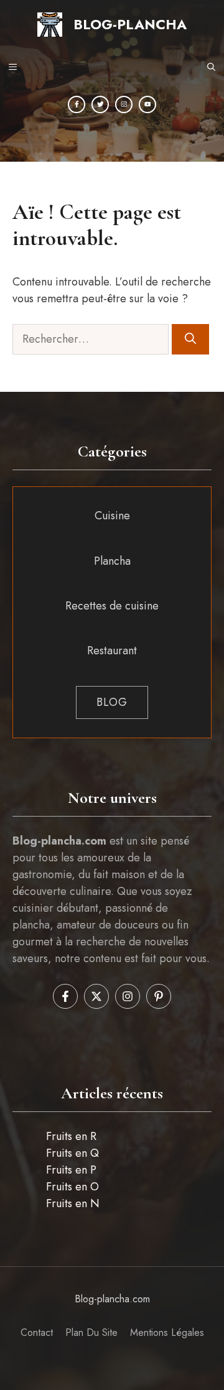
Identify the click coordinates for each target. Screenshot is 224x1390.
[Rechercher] (190, 339)
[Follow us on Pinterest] (158, 996)
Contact (37, 1332)
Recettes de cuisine (112, 606)
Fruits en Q (72, 1153)
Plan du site (91, 1332)
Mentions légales (167, 1332)
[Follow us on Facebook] (65, 996)
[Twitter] (100, 104)
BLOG (112, 702)
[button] (211, 67)
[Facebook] (76, 104)
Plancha (112, 561)
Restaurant (112, 650)
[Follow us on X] (96, 996)
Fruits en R (71, 1136)
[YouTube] (147, 104)
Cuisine (112, 515)
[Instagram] (124, 104)
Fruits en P (71, 1170)
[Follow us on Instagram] (127, 996)
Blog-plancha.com (112, 1299)
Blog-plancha (130, 24)
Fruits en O (72, 1187)
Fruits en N (73, 1203)
